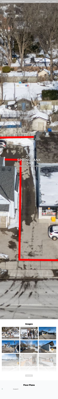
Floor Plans (44, 1)
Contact (54, 1)
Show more (29, 375)
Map (49, 1)
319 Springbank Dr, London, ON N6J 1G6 (13, 1)
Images (37, 1)
